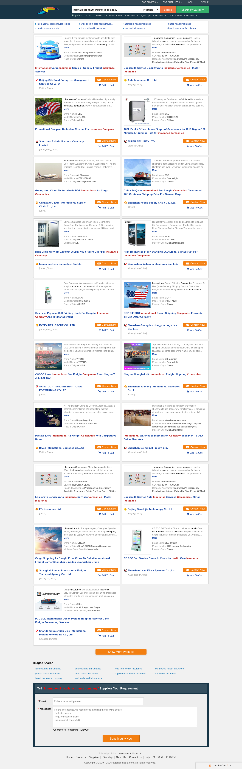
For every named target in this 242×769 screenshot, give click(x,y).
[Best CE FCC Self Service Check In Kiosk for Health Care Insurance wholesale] (137, 541)
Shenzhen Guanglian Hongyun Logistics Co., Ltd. (152, 327)
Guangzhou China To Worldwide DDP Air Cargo (71, 192)
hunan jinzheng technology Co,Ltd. (60, 264)
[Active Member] (37, 202)
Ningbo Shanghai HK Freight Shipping (162, 374)
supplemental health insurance (130, 673)
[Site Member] (125, 80)
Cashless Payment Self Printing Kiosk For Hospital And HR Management (72, 315)
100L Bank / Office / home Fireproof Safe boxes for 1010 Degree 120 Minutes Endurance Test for (165, 131)
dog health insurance (165, 673)
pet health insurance (158, 15)
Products (81, 757)
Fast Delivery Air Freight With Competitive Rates (75, 437)
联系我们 (171, 757)
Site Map (107, 757)
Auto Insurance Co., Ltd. (142, 80)
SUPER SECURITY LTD (141, 141)
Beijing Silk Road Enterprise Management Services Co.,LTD (64, 82)
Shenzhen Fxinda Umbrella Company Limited (61, 143)
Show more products (121, 651)
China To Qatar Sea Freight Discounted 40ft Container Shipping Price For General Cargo (163, 192)
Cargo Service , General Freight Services (75, 69)
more (66, 47)
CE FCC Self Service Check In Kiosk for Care (161, 558)
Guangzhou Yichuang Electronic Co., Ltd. (153, 264)
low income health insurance (169, 668)
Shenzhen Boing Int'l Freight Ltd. (148, 447)
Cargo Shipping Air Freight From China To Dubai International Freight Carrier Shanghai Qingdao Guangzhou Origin (72, 560)
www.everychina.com (130, 753)
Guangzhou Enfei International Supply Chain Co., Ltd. (62, 204)
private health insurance (47, 673)
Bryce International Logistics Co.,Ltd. (62, 447)
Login (190, 2)
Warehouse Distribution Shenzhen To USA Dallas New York (163, 437)
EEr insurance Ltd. (50, 509)
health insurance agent (135, 15)
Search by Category (192, 9)
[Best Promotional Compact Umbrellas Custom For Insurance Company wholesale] (48, 112)
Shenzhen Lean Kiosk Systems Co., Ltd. (152, 570)
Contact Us (135, 757)
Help (147, 757)
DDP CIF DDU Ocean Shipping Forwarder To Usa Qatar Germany (163, 315)
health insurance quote (48, 28)
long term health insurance (128, 668)
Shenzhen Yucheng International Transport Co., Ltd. (154, 388)
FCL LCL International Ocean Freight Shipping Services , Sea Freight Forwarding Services (72, 620)
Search (168, 9)
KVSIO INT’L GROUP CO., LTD (57, 325)
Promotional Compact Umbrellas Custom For (74, 129)
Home (69, 757)
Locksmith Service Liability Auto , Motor (161, 69)
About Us (121, 757)
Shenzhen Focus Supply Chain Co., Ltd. (152, 202)
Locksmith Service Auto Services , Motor (73, 498)
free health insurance (135, 28)
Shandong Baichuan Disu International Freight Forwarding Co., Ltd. (62, 632)
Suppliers (94, 757)
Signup (205, 2)
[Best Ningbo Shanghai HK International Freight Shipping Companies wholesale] (137, 357)
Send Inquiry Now (121, 738)
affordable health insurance (138, 24)
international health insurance (184, 15)
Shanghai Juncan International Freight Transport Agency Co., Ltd (62, 572)
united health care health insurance (97, 24)
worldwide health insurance (88, 678)
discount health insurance (93, 28)
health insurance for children (182, 28)
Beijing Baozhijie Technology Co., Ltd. (151, 509)
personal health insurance (88, 668)
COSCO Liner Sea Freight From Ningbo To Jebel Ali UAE (75, 376)
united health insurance (179, 24)
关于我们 (158, 757)
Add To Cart (108, 85)
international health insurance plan (54, 24)
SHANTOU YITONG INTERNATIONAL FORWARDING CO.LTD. (61, 388)
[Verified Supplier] (37, 80)
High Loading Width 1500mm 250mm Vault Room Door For (76, 253)
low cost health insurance (48, 668)
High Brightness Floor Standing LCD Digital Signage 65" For (160, 253)
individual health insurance (109, 15)
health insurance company (48, 678)
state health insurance (86, 673)
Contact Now (109, 79)
